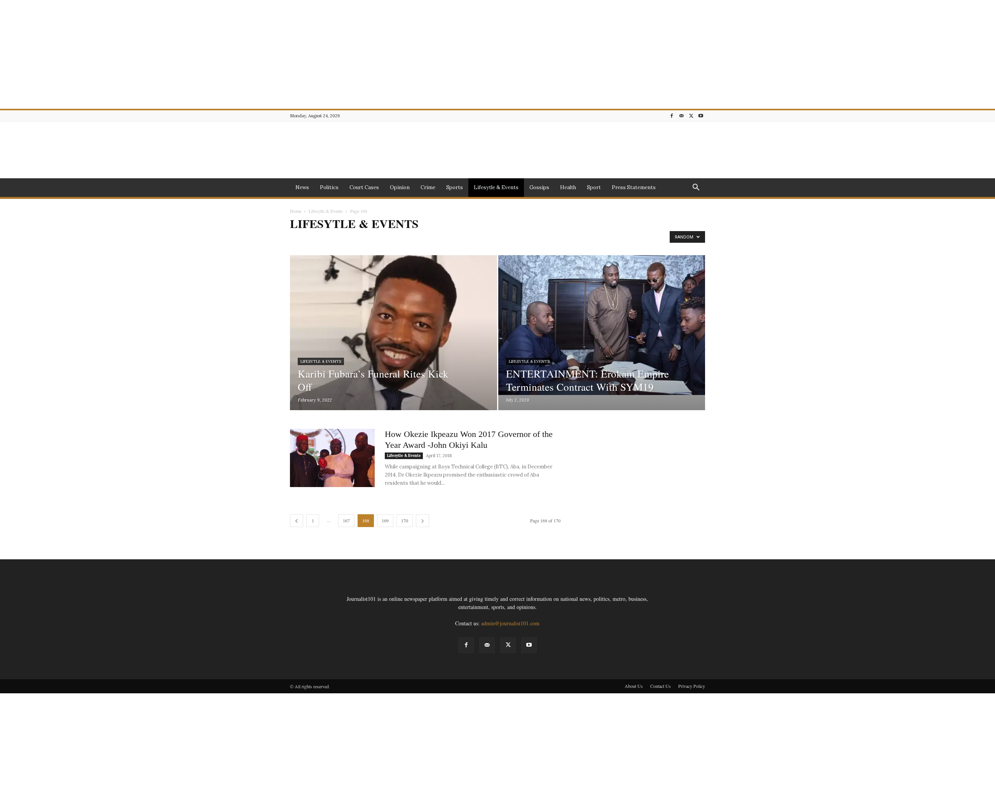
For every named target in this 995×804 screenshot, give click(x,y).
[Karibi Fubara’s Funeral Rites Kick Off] (393, 345)
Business (319, 239)
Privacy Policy (691, 686)
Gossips (539, 187)
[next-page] (422, 520)
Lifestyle (514, 239)
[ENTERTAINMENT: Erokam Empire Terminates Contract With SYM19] (601, 325)
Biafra (298, 239)
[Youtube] (700, 115)
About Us (634, 686)
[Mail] (681, 115)
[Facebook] (671, 115)
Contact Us (660, 686)
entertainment (422, 239)
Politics (329, 187)
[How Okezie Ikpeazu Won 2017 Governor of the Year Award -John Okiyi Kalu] (332, 458)
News (302, 187)
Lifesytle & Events (496, 187)
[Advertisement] (233, 54)
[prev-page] (296, 520)
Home (295, 211)
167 (346, 520)
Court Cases (364, 187)
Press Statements (634, 187)
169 (385, 520)
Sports (454, 187)
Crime (428, 187)
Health (568, 187)
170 (404, 520)
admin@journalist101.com (510, 623)
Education (393, 239)
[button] (695, 188)
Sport (594, 187)
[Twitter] (691, 115)
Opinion (400, 187)
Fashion (450, 239)
